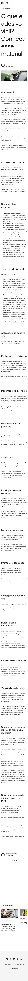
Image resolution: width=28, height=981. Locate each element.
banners (14, 365)
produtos (5, 444)
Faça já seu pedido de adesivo (9, 836)
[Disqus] (14, 885)
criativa (15, 322)
